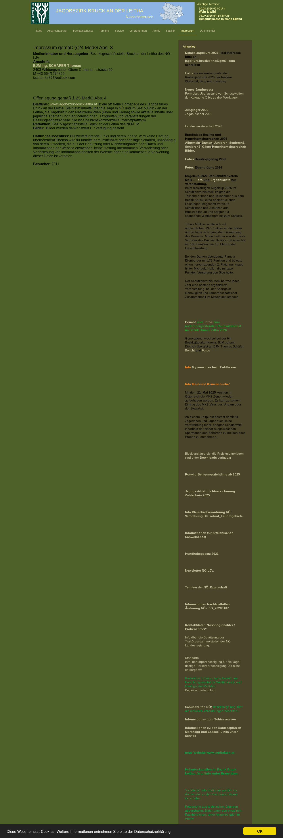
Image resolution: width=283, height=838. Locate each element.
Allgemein (192, 142)
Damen (207, 142)
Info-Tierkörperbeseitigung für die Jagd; (213, 661)
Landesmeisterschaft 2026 (203, 126)
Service (119, 30)
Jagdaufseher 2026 (198, 114)
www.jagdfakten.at (220, 752)
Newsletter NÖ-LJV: (199, 570)
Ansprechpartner (57, 30)
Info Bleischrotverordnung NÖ (208, 512)
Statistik (170, 30)
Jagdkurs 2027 (207, 52)
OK (259, 831)
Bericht (191, 322)
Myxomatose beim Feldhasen (214, 367)
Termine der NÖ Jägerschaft (206, 587)
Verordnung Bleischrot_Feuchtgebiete (214, 516)
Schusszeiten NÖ (198, 707)
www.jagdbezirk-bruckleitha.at (73, 104)
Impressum (187, 30)
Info (212, 690)
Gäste (206, 146)
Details (190, 52)
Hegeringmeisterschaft (229, 146)
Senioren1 (237, 142)
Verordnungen (138, 30)
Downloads (209, 457)
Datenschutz (207, 30)
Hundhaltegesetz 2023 (202, 553)
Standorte (192, 658)
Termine (104, 30)
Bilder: (190, 150)
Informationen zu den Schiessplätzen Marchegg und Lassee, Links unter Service (213, 731)
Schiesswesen (225, 719)
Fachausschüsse (83, 30)
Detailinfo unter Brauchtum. (217, 773)
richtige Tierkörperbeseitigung (206, 665)
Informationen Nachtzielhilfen (207, 604)
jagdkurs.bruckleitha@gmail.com (210, 60)
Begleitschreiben (196, 690)
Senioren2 (192, 146)
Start (39, 30)
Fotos (189, 73)
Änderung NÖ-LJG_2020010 (206, 608)
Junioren (221, 142)
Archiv (156, 30)
